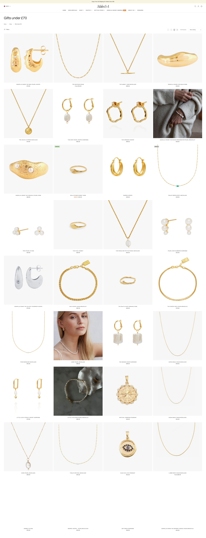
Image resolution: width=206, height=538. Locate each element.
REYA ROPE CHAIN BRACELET (78, 306)
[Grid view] (168, 30)
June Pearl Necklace (78, 361)
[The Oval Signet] (78, 224)
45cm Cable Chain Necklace (178, 417)
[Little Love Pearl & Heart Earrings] (28, 391)
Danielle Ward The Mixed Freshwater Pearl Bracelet (177, 139)
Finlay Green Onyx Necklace (177, 195)
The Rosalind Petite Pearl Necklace (128, 250)
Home (5, 24)
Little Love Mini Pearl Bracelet (78, 417)
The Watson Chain (78, 84)
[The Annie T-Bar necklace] (127, 58)
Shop (10, 24)
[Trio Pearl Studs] (28, 224)
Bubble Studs (28, 528)
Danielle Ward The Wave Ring (177, 84)
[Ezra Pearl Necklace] (28, 446)
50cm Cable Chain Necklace (178, 361)
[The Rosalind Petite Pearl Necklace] (127, 224)
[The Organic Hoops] (127, 113)
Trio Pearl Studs (28, 250)
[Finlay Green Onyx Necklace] (177, 169)
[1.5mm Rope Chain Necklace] (177, 446)
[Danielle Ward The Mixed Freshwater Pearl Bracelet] (177, 113)
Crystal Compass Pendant (128, 417)
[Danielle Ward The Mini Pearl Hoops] (28, 58)
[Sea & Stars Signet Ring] (78, 169)
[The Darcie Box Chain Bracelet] (177, 280)
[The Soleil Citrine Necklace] (28, 113)
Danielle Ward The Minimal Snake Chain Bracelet (178, 528)
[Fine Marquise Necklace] (28, 335)
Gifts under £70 (18, 24)
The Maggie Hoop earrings (128, 361)
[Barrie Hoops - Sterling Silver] (78, 502)
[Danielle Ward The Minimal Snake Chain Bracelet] (177, 502)
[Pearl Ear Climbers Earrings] (177, 224)
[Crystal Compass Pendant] (127, 391)
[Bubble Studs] (28, 502)
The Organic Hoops (128, 139)
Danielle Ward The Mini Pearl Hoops (28, 84)
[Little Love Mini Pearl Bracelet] (78, 391)
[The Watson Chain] (78, 58)
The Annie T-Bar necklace (127, 84)
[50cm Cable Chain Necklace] (177, 335)
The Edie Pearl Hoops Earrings (78, 139)
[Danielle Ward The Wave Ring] (177, 58)
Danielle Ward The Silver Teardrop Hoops (28, 306)
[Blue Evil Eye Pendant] (127, 446)
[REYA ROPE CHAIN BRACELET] (78, 280)
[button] (195, 6)
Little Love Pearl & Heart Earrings (28, 417)
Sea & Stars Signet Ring (78, 195)
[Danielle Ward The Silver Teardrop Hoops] (28, 280)
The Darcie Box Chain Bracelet (177, 306)
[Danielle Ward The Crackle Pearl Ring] (28, 169)
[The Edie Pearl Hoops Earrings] (78, 113)
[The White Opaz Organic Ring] (127, 280)
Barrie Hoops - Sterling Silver (78, 528)
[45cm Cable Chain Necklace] (177, 391)
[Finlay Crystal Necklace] (78, 446)
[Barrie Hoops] (127, 169)
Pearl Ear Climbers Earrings (177, 250)
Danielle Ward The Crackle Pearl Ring (28, 195)
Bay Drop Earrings (128, 528)
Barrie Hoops (127, 195)
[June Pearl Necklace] (78, 335)
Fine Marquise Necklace (28, 361)
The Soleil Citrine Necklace (28, 139)
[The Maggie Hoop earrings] (127, 335)
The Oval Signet (78, 250)
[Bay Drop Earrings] (127, 502)
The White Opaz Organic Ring (127, 306)
